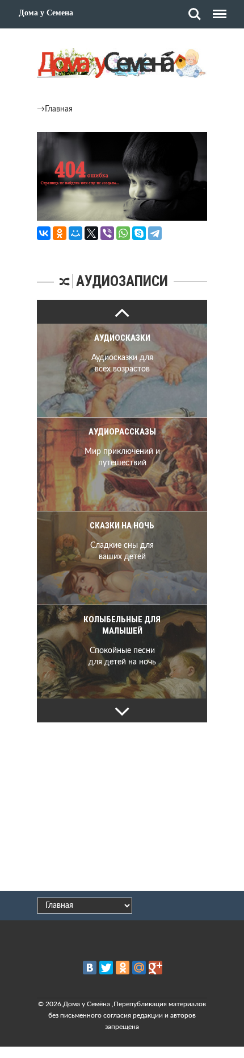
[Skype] (139, 233)
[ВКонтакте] (44, 233)
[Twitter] (106, 967)
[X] (91, 233)
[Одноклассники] (59, 233)
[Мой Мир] (75, 233)
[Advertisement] (122, 805)
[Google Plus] (155, 967)
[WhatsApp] (123, 233)
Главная (59, 109)
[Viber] (107, 233)
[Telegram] (155, 233)
